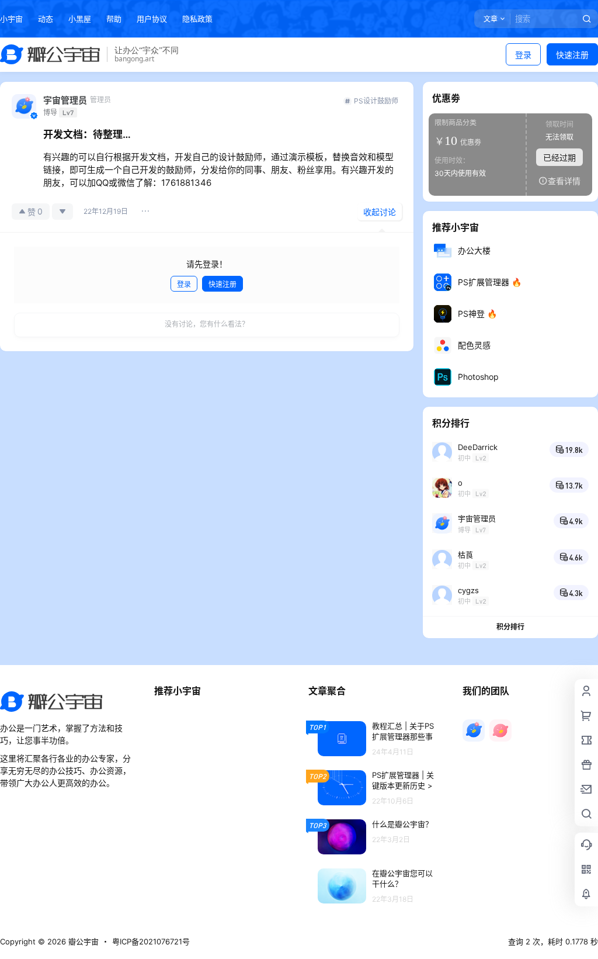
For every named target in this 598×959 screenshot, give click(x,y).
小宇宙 (11, 18)
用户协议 (152, 18)
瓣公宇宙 (82, 941)
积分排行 (510, 626)
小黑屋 (79, 18)
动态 (45, 18)
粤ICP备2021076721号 (151, 941)
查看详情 (564, 181)
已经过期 (559, 157)
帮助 (113, 18)
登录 (523, 55)
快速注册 (572, 55)
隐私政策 (197, 18)
